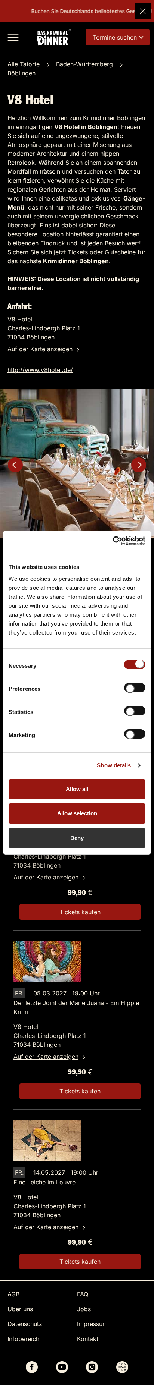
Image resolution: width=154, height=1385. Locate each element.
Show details (114, 765)
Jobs (84, 1309)
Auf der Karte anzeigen (40, 349)
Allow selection (77, 813)
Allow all (77, 789)
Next (138, 464)
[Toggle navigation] (13, 37)
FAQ (82, 1294)
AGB (13, 1294)
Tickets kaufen (80, 912)
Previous (15, 464)
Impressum (92, 1324)
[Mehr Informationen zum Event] (47, 960)
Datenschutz (24, 1324)
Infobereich (23, 1338)
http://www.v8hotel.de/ (40, 370)
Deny (77, 838)
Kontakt (87, 1338)
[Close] (143, 11)
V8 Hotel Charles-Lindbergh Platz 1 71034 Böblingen (49, 856)
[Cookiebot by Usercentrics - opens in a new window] (112, 541)
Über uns (20, 1309)
